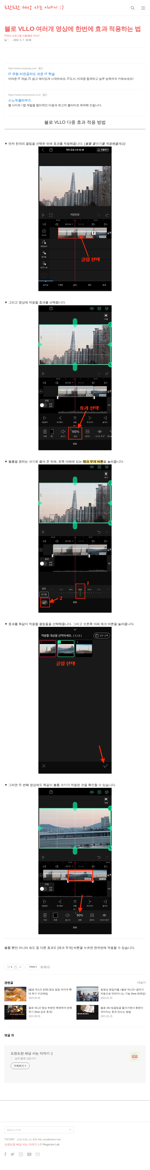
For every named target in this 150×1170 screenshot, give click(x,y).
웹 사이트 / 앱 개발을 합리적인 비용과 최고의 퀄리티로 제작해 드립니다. (55, 105)
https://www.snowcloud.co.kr (24, 94)
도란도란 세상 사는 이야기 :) (34, 7)
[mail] (38, 1154)
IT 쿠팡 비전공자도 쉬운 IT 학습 (31, 74)
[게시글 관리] (20, 967)
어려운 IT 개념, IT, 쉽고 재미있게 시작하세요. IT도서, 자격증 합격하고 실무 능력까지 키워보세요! (70, 78)
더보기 (141, 982)
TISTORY (9, 1139)
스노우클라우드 (19, 100)
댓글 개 (9, 1035)
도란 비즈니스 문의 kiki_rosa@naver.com (39, 1139)
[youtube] (29, 1154)
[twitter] (13, 1154)
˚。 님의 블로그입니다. (24, 1058)
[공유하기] (15, 967)
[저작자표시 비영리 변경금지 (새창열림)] (45, 967)
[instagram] (21, 1154)
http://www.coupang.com (22, 68)
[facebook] (5, 1154)
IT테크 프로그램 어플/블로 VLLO (21, 35)
